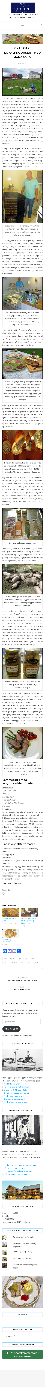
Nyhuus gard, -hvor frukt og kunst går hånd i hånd (28, 920)
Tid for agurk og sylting (22, 1251)
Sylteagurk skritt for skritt (23, 1237)
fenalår (12, 959)
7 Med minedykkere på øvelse (14, 1102)
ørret (36, 963)
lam (5, 963)
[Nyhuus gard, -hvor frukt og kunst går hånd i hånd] (29, 912)
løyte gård (13, 963)
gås (26, 959)
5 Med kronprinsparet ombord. (15, 1096)
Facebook (22, 1314)
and (5, 959)
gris (20, 959)
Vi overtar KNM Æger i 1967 (15, 1090)
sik (22, 963)
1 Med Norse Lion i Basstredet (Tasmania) (20, 1165)
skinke (28, 963)
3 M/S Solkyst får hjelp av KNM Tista (17, 1171)
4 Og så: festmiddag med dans (15, 1093)
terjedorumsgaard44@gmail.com (16, 1222)
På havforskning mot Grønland (16, 1087)
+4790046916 (8, 1219)
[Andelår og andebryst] (10, 933)
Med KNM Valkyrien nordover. (16, 1084)
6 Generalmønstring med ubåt (14, 1099)
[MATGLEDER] (22, 11)
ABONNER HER (11, 1029)
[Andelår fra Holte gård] (10, 912)
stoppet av (23, 1355)
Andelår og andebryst (6, 940)
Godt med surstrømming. (23, 1258)
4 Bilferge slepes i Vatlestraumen (16, 1174)
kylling (33, 959)
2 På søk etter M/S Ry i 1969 (14, 1168)
